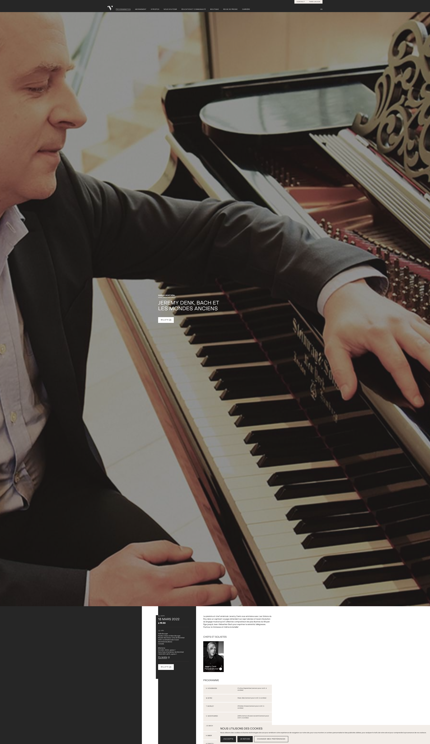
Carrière (246, 9)
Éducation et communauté (194, 9)
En (321, 9)
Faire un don (314, 1)
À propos (155, 9)
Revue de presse (230, 9)
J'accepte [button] (228, 739)
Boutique (214, 9)
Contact (301, 1)
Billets (164, 320)
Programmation (123, 9)
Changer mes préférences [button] (271, 739)
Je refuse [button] (245, 739)
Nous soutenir (170, 9)
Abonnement (140, 9)
